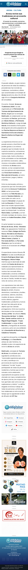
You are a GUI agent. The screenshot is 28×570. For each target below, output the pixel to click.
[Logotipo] (14, 4)
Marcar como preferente (15, 63)
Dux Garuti (5, 27)
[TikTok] (16, 559)
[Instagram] (7, 559)
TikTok (15, 429)
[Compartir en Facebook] (5, 74)
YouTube (20, 425)
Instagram (9, 421)
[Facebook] (3, 559)
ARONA (9, 10)
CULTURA (17, 10)
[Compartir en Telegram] (18, 74)
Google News (9, 418)
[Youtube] (24, 559)
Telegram (10, 425)
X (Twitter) (20, 421)
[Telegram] (11, 559)
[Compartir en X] (9, 74)
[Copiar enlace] (22, 74)
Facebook (21, 418)
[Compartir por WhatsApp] (14, 74)
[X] (20, 559)
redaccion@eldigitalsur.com (14, 553)
